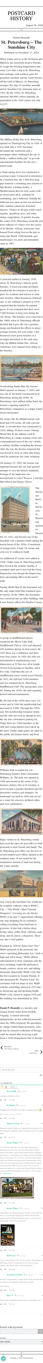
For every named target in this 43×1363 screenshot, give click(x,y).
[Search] (40, 1331)
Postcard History (21, 15)
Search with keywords (11, 1327)
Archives (3, 1338)
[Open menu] (21, 29)
